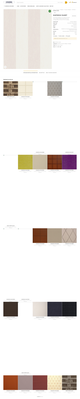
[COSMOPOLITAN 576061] (40, 309)
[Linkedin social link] (59, 46)
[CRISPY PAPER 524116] (10, 88)
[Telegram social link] (60, 46)
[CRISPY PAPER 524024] (25, 337)
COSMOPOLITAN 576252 (55, 390)
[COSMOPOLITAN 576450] (25, 88)
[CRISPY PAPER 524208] (10, 190)
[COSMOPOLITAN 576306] (40, 382)
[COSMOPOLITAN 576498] (40, 235)
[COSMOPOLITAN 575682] (69, 162)
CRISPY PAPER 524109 (69, 390)
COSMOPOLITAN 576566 (69, 243)
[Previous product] (53, 12)
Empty (58, 45)
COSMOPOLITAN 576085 (40, 152)
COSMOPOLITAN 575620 (25, 170)
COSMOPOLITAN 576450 (25, 96)
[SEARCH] (66, 2)
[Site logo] (9, 2)
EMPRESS (73, 9)
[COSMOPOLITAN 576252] (54, 382)
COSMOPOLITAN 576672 (69, 317)
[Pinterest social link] (58, 46)
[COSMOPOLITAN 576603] (54, 162)
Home (54, 9)
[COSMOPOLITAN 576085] (40, 116)
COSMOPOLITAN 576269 (54, 96)
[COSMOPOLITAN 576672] (69, 309)
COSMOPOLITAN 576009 (10, 390)
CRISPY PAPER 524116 (10, 96)
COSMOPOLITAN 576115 (25, 299)
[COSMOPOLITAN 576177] (69, 116)
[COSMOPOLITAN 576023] (25, 382)
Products (57, 9)
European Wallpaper (67, 9)
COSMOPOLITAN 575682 (69, 170)
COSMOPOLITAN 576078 (10, 299)
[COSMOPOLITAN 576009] (10, 382)
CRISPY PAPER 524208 (10, 225)
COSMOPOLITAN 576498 (40, 243)
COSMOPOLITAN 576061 (40, 317)
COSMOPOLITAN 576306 (40, 390)
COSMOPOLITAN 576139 (55, 317)
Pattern (61, 45)
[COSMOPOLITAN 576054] (40, 162)
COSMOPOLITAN (43, 153)
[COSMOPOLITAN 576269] (54, 88)
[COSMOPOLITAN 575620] (25, 162)
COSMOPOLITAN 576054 (40, 170)
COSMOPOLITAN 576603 (54, 170)
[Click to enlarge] (5, 67)
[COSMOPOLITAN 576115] (25, 263)
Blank (56, 45)
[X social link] (57, 46)
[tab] (30, 72)
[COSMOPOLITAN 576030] (54, 235)
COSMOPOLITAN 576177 (69, 152)
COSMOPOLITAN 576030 (54, 243)
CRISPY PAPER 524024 (25, 372)
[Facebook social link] (55, 46)
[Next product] (56, 12)
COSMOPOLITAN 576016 (10, 317)
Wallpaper (61, 9)
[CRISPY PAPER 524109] (69, 382)
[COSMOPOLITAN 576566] (69, 235)
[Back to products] (54, 12)
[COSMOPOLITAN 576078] (10, 263)
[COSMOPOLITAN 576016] (10, 309)
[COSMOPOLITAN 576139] (54, 309)
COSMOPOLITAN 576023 (25, 390)
